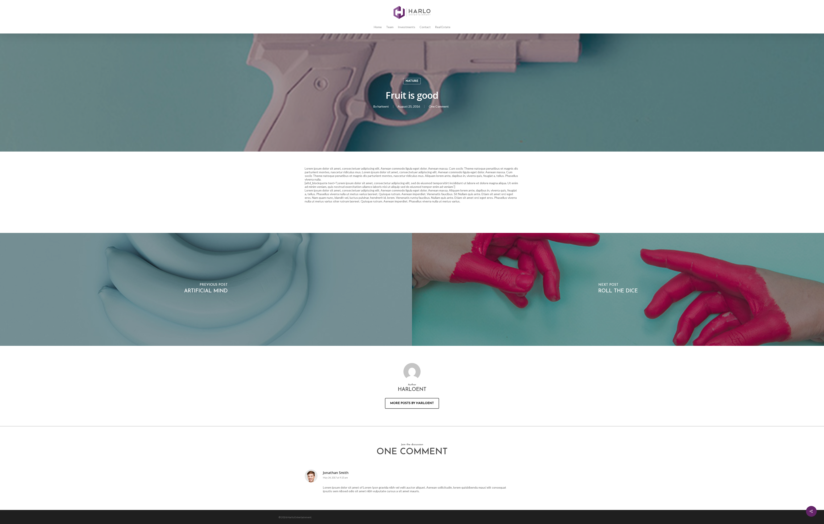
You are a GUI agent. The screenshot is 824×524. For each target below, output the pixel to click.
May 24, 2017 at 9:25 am (335, 477)
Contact (425, 27)
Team (390, 27)
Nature (412, 81)
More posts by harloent (412, 403)
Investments (406, 27)
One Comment (439, 106)
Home (378, 27)
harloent (383, 106)
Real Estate (442, 27)
